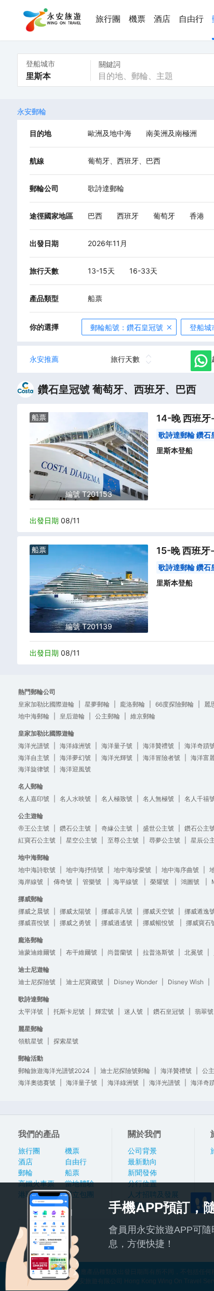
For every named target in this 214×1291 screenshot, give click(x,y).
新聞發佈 (142, 1172)
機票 (137, 19)
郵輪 (25, 1172)
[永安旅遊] (51, 20)
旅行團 (108, 19)
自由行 (191, 19)
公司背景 (142, 1151)
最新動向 (142, 1162)
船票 (72, 1172)
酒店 (162, 19)
